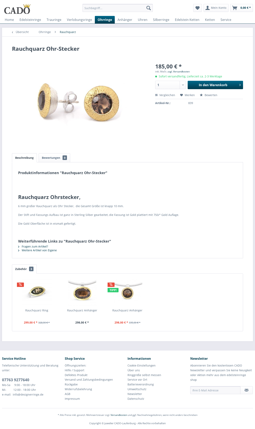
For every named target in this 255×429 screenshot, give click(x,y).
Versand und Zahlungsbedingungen (89, 379)
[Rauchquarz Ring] (37, 292)
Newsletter (135, 394)
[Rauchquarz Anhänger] (82, 292)
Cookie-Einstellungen (142, 365)
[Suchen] (148, 8)
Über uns (134, 370)
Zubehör (23, 269)
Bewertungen (54, 158)
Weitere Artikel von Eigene (39, 250)
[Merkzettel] (197, 8)
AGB (67, 394)
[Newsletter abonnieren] (246, 390)
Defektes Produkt (76, 375)
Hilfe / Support (74, 370)
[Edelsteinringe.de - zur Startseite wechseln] (17, 9)
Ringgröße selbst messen (144, 375)
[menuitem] (117, 10)
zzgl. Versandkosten (179, 71)
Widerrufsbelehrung (78, 389)
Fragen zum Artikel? (34, 246)
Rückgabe (71, 384)
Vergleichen (167, 95)
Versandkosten (119, 415)
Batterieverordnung (141, 384)
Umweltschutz (137, 389)
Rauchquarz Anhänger (82, 310)
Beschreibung (24, 158)
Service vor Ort (137, 379)
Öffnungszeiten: (75, 365)
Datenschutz (136, 399)
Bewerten (210, 95)
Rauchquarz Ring (36, 310)
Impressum (72, 399)
